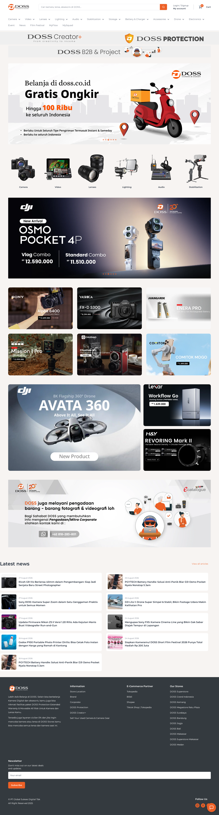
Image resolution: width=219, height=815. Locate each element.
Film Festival (37, 25)
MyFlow (53, 25)
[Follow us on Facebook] (203, 805)
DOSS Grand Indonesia (182, 696)
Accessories (159, 19)
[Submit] (163, 7)
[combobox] (103, 7)
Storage (113, 19)
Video (28, 19)
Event (11, 25)
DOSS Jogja (176, 723)
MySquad (68, 25)
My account (179, 8)
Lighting (59, 19)
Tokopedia (132, 691)
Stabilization (94, 19)
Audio (75, 19)
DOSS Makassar (178, 734)
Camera (12, 19)
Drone (177, 19)
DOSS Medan (177, 744)
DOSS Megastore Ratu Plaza (185, 707)
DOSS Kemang (178, 702)
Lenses (43, 19)
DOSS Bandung (178, 718)
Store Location (77, 691)
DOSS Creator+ (78, 712)
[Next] (210, 168)
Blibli (129, 696)
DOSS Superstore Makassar (184, 739)
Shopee (131, 702)
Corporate (75, 702)
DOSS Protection (79, 707)
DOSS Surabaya (178, 712)
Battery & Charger (135, 19)
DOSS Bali (175, 728)
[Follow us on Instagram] (197, 805)
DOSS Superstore (179, 691)
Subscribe (16, 785)
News (22, 25)
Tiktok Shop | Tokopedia (139, 707)
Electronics (195, 19)
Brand (73, 696)
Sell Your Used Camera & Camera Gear (90, 718)
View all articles (200, 563)
